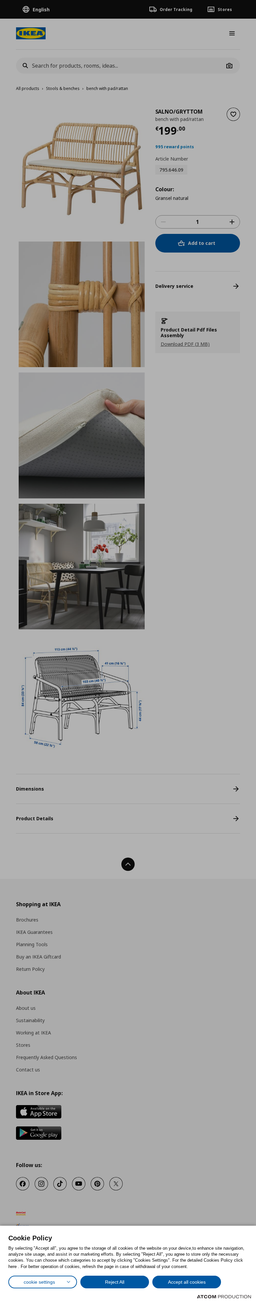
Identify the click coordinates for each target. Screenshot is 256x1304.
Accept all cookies (187, 1282)
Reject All (114, 1282)
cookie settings (39, 1282)
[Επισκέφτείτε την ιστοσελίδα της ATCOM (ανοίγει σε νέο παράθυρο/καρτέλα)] (224, 1296)
